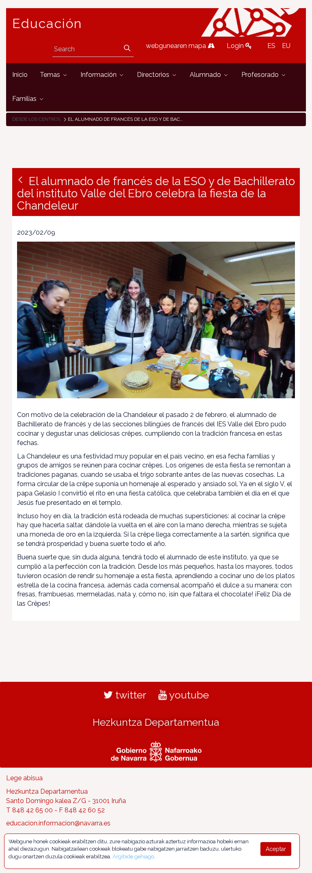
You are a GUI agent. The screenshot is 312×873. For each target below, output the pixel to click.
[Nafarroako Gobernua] (156, 750)
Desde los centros (36, 119)
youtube (188, 695)
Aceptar (276, 849)
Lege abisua (24, 778)
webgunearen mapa (177, 46)
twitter (129, 695)
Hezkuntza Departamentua (156, 722)
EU (286, 46)
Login (236, 46)
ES (271, 46)
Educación (47, 23)
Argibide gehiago (133, 856)
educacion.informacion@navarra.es (58, 823)
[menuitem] (20, 75)
